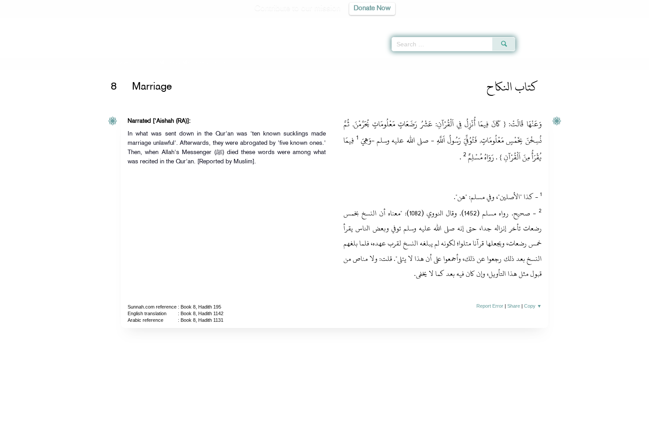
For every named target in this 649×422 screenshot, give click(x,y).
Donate (379, 414)
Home (120, 63)
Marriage (193, 63)
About (235, 414)
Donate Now (372, 8)
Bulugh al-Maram (155, 63)
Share (513, 306)
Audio (627, 22)
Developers (318, 414)
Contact (351, 414)
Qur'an (539, 22)
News (257, 414)
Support (284, 414)
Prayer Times (597, 22)
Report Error (489, 306)
